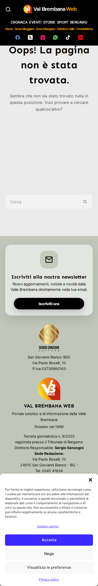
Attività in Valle (65, 29)
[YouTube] (80, 37)
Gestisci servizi (48, 526)
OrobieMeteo (84, 29)
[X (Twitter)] (30, 37)
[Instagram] (42, 37)
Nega (49, 553)
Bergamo (78, 22)
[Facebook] (17, 37)
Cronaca (19, 22)
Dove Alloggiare (24, 29)
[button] (90, 479)
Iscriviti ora (49, 303)
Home (9, 29)
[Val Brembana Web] (49, 388)
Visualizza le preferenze (49, 567)
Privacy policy (49, 579)
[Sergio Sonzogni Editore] (49, 338)
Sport (62, 22)
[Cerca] (8, 9)
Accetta (49, 539)
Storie (49, 22)
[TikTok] (68, 37)
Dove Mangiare (45, 29)
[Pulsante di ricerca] (85, 202)
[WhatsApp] (55, 37)
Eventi (35, 22)
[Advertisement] (49, 150)
